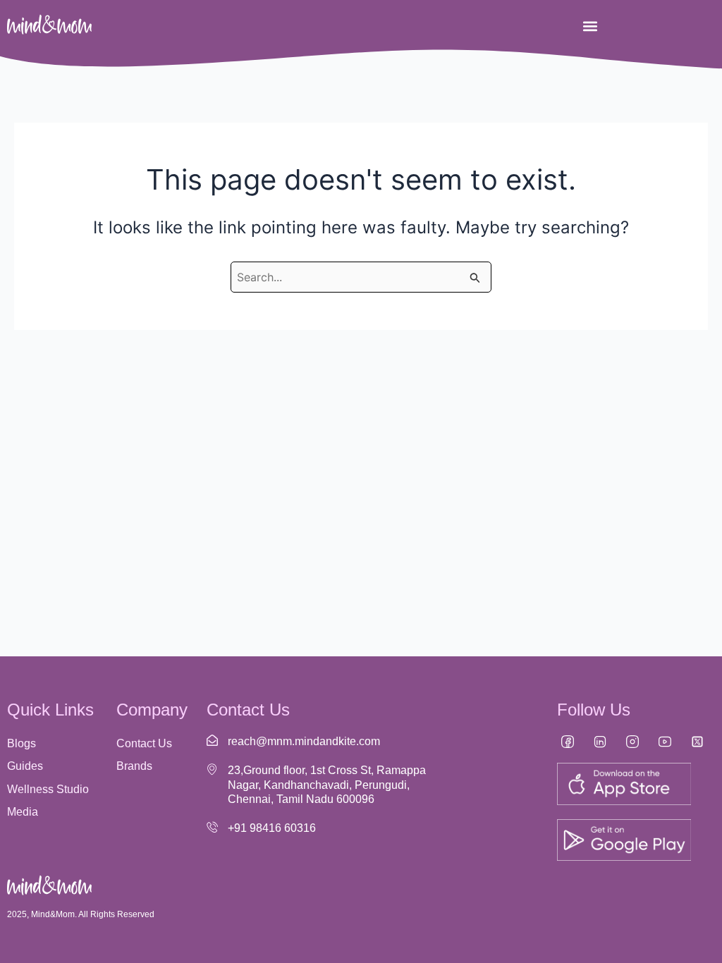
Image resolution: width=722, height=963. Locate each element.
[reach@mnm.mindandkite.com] (212, 740)
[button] (589, 25)
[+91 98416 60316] (212, 827)
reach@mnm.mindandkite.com (304, 741)
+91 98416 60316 (272, 828)
